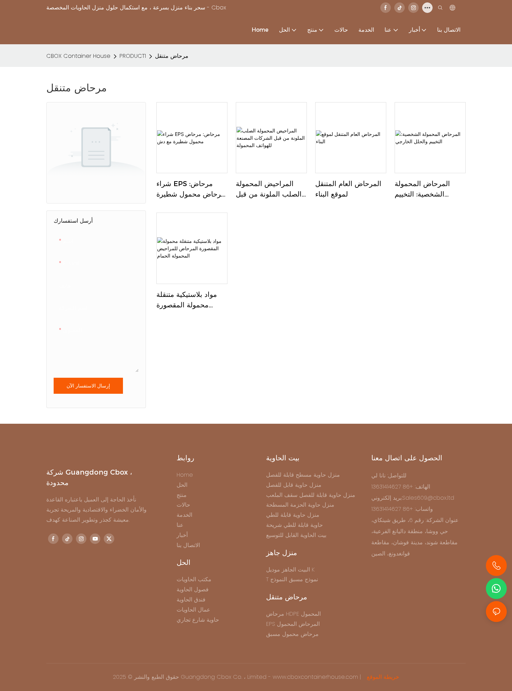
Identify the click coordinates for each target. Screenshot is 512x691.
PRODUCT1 (132, 56)
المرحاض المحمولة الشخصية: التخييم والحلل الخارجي (422, 189)
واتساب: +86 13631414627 (402, 509)
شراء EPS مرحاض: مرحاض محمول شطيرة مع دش (190, 189)
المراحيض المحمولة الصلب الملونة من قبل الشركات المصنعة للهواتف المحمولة (269, 189)
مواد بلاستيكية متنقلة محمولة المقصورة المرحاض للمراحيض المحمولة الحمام (186, 300)
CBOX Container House (78, 56)
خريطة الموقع (382, 677)
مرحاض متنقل (171, 56)
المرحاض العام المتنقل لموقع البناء (348, 188)
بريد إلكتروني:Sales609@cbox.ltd (412, 498)
